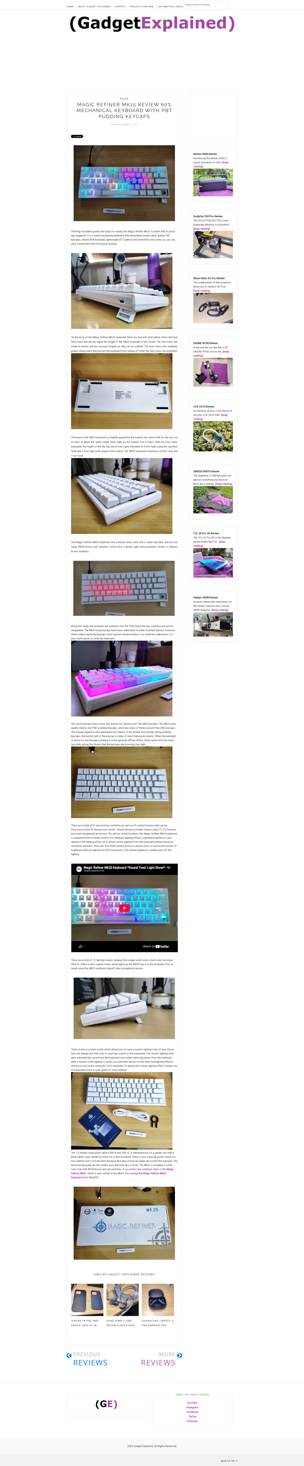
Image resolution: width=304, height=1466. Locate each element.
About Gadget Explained (94, 6)
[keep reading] (201, 228)
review (124, 98)
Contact (120, 6)
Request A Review (141, 6)
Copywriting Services (172, 6)
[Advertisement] (95, 66)
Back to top (228, 1461)
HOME (70, 6)
